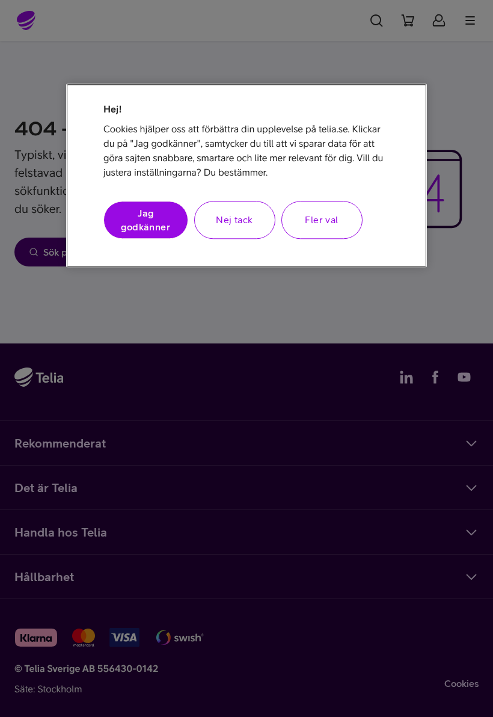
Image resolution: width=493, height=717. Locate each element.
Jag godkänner (145, 220)
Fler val (321, 220)
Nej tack (234, 220)
